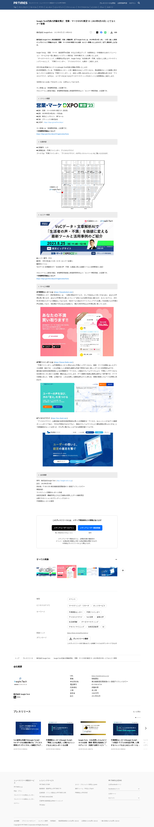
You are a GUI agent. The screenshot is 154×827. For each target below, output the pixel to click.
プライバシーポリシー (29, 821)
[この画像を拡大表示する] (46, 571)
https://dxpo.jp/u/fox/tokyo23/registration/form (53, 134)
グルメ (102, 7)
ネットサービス (99, 606)
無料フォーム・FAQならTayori (84, 788)
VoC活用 (89, 617)
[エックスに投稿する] (97, 32)
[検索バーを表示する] (138, 3)
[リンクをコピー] (115, 32)
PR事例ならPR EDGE (81, 793)
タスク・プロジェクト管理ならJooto (86, 784)
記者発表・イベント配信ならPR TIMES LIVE (52, 793)
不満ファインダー (93, 612)
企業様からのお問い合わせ (90, 821)
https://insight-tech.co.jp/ (100, 676)
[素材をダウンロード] (111, 32)
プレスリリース (28, 658)
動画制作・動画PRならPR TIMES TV (50, 788)
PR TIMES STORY (44, 784)
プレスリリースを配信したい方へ (24, 799)
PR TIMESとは (18, 787)
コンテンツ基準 (43, 821)
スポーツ (110, 7)
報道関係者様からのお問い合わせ (69, 821)
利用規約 (53, 821)
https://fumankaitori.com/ (64, 292)
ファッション (71, 7)
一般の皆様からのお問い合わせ (109, 821)
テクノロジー (23, 7)
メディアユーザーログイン (64, 528)
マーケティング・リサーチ (79, 606)
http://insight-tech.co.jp (64, 480)
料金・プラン (18, 791)
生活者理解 (73, 622)
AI (103, 627)
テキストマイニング (76, 627)
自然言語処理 (93, 627)
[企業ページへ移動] (21, 682)
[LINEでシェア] (105, 32)
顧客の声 (100, 617)
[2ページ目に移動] (136, 717)
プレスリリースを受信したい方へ (24, 795)
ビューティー (59, 7)
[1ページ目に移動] (135, 717)
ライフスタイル (83, 7)
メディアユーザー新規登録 (90, 528)
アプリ (41, 7)
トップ (17, 658)
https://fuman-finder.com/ (64, 362)
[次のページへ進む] (122, 570)
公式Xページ (112, 794)
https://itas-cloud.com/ (59, 418)
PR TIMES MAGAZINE (46, 797)
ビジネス (94, 7)
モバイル (33, 7)
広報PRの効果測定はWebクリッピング (51, 801)
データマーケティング (89, 622)
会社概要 (16, 821)
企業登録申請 (122, 3)
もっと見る (136, 711)
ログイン (132, 3)
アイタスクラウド (75, 617)
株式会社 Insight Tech (43, 658)
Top (15, 7)
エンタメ (49, 7)
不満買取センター (75, 612)
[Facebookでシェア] (101, 32)
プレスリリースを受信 (107, 3)
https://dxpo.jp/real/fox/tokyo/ (53, 122)
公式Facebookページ (114, 784)
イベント (72, 599)
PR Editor (42, 805)
